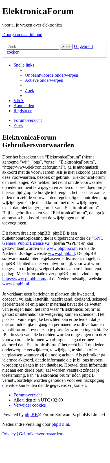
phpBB (31, 414)
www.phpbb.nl (61, 253)
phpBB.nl (60, 424)
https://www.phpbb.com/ (24, 278)
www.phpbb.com (62, 248)
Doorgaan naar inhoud (22, 34)
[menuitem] (51, 75)
